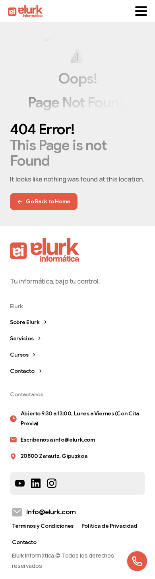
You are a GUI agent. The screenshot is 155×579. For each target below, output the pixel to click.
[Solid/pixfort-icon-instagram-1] (52, 483)
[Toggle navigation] (141, 11)
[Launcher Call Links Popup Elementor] (137, 561)
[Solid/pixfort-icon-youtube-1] (20, 483)
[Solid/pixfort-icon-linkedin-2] (36, 483)
